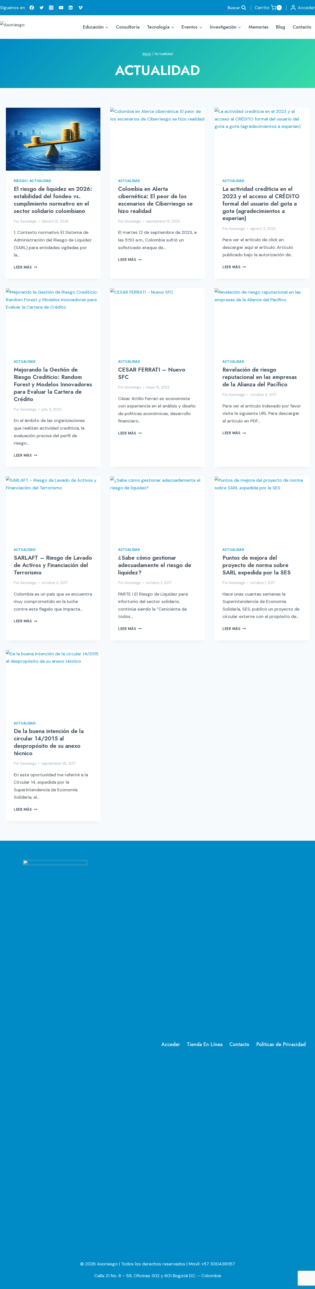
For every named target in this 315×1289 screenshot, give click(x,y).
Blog (280, 27)
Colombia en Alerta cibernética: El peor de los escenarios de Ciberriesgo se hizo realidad (155, 200)
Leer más (25, 267)
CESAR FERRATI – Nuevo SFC (151, 373)
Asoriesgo (28, 221)
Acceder (170, 1044)
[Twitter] (41, 7)
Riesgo (20, 181)
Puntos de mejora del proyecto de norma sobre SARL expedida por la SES (256, 565)
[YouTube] (61, 7)
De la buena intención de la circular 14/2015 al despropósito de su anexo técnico (49, 742)
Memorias (258, 27)
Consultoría (128, 27)
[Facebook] (31, 7)
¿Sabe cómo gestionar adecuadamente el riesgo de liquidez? (154, 565)
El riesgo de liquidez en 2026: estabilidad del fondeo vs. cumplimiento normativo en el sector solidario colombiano (53, 200)
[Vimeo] (80, 7)
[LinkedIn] (70, 7)
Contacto (302, 27)
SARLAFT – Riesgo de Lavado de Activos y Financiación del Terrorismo (53, 565)
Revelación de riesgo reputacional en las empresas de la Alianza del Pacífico (259, 377)
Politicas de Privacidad (281, 1044)
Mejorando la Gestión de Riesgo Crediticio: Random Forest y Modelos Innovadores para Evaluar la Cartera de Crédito (53, 384)
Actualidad (40, 181)
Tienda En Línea (204, 1044)
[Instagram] (51, 7)
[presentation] (53, 139)
